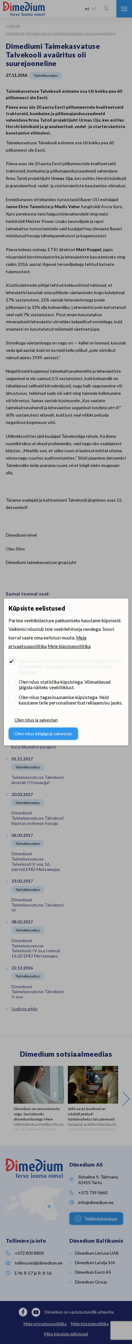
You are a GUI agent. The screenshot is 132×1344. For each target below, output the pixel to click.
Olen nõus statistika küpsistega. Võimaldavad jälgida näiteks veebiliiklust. (65, 684)
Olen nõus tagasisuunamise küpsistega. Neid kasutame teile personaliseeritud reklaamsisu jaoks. (70, 699)
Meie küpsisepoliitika (69, 646)
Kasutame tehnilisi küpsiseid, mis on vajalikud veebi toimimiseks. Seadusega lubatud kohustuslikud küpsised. (70, 666)
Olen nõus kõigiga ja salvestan (43, 733)
